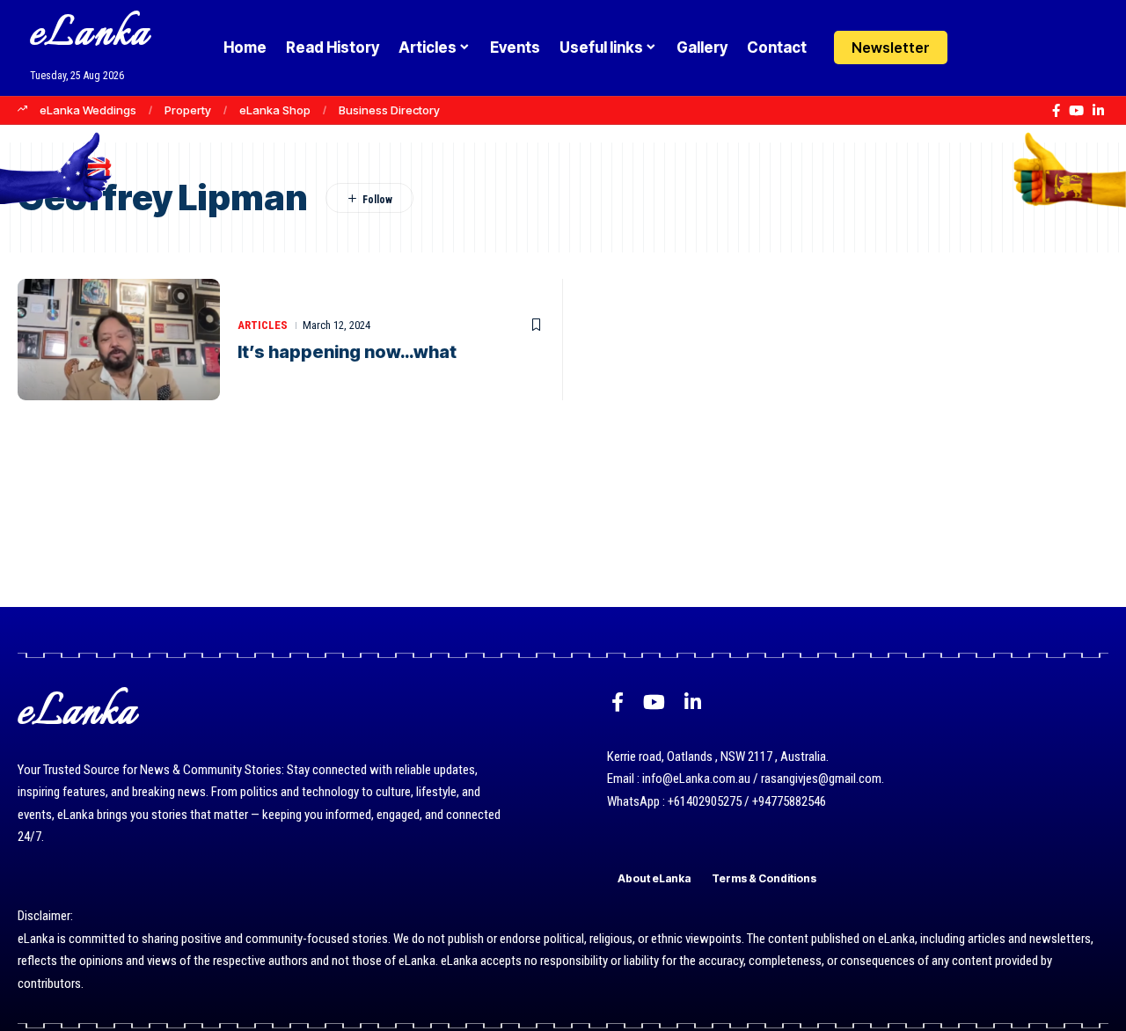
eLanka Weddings (88, 110)
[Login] (980, 48)
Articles (263, 325)
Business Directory (389, 110)
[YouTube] (1076, 111)
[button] (1013, 47)
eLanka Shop (275, 110)
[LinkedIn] (1098, 111)
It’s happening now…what (347, 351)
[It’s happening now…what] (119, 339)
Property (188, 110)
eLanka (90, 35)
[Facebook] (1056, 111)
